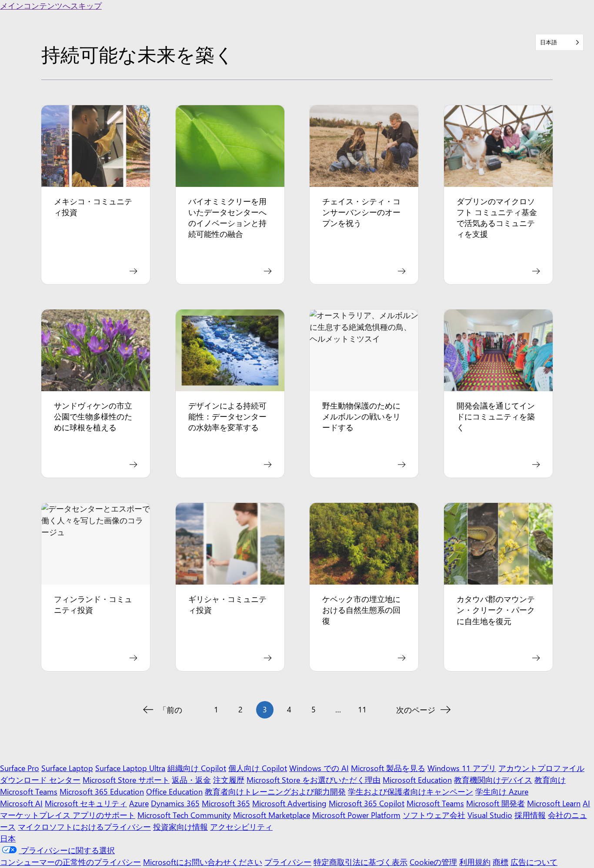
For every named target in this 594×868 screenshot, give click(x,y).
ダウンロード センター (40, 780)
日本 (8, 838)
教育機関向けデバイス (493, 780)
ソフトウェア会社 (434, 815)
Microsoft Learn (554, 803)
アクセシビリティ (241, 826)
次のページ (415, 710)
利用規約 (475, 862)
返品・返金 (191, 780)
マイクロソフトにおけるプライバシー (84, 826)
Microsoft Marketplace (271, 815)
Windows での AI (319, 768)
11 (362, 709)
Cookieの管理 (433, 862)
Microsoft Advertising (289, 803)
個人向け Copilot (257, 768)
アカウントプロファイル (541, 768)
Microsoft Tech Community (184, 815)
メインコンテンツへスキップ (51, 5)
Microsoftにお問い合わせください (202, 862)
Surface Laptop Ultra (130, 768)
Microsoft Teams (435, 803)
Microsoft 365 (226, 803)
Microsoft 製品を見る (388, 768)
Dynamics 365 (175, 803)
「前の (170, 710)
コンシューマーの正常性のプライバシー (70, 862)
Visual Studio (489, 815)
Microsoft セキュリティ (86, 803)
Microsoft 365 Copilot (366, 803)
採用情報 (530, 815)
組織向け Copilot (196, 768)
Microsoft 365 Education (102, 791)
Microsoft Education (417, 780)
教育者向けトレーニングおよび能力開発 (275, 791)
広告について (534, 862)
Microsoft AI (21, 803)
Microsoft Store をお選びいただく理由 (313, 780)
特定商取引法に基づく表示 (360, 862)
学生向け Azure (501, 791)
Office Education (174, 791)
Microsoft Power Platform (356, 815)
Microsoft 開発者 (495, 803)
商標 (500, 862)
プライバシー (287, 862)
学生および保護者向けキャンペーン (410, 791)
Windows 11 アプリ (461, 768)
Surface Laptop (67, 768)
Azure (139, 803)
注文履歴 (228, 780)
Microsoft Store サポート (126, 780)
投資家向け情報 (180, 826)
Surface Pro (19, 768)
